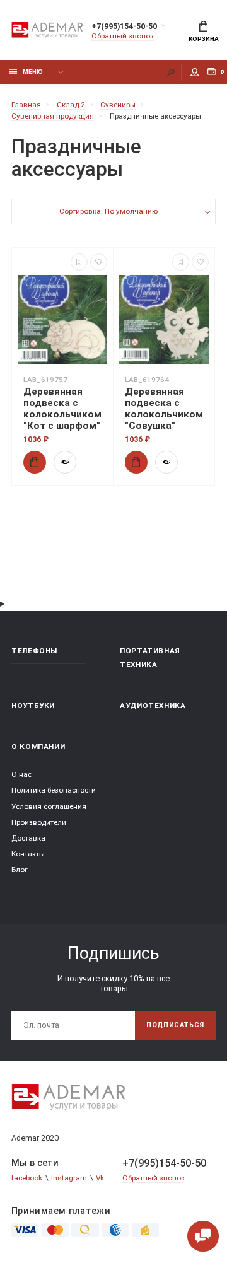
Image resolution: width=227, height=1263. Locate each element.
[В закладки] (98, 262)
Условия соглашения (48, 806)
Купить (34, 462)
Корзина (204, 38)
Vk (100, 1177)
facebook (26, 1177)
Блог (19, 869)
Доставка (28, 838)
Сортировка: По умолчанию (108, 211)
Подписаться (175, 1025)
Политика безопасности (53, 790)
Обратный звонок (122, 36)
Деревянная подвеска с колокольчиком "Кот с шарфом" (62, 408)
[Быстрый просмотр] (65, 462)
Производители (38, 822)
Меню (33, 71)
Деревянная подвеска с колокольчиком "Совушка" (164, 408)
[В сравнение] (79, 262)
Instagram (69, 1177)
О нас (21, 774)
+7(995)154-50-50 (124, 26)
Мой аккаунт (195, 72)
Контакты (28, 853)
